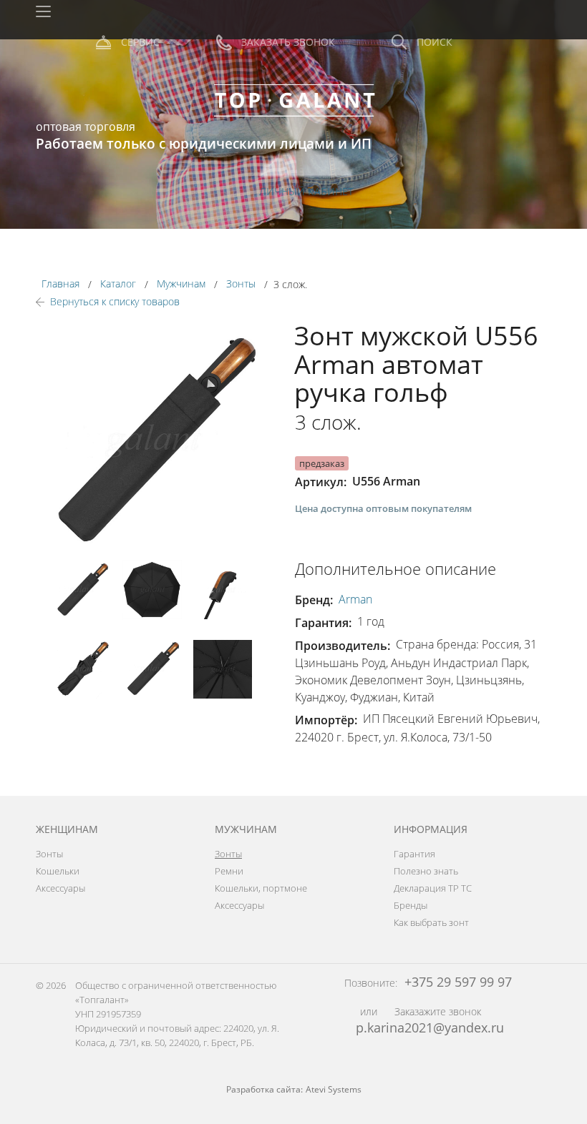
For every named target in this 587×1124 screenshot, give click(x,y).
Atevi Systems (334, 1089)
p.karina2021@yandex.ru (430, 1027)
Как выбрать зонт (431, 922)
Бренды (410, 905)
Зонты (49, 853)
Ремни (229, 870)
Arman (355, 599)
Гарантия (414, 853)
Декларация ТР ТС (433, 888)
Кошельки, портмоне (261, 888)
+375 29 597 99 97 (456, 981)
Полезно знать (426, 870)
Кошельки (57, 870)
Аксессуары (60, 888)
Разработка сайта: (264, 1089)
